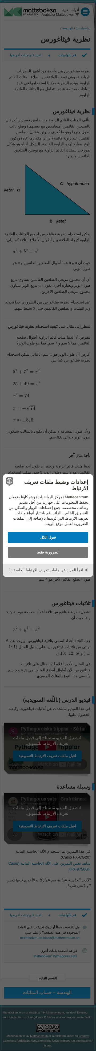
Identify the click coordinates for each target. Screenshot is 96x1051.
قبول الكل (48, 537)
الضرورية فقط (48, 552)
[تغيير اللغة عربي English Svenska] (10, 481)
